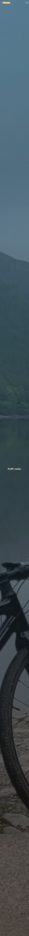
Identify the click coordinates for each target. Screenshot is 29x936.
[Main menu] (26, 3)
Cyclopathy (5, 3)
